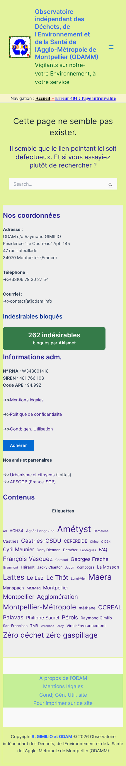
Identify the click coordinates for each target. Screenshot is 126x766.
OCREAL (110, 607)
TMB (34, 625)
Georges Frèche (89, 559)
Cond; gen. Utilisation (31, 429)
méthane (87, 608)
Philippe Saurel (42, 618)
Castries (10, 541)
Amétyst (74, 529)
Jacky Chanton (49, 567)
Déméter (70, 550)
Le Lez (35, 577)
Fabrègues (88, 550)
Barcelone (101, 531)
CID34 (106, 542)
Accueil (42, 98)
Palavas (13, 617)
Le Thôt (57, 577)
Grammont (10, 567)
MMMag (33, 588)
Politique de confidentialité (36, 414)
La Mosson (108, 567)
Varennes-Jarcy (52, 626)
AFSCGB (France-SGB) (33, 482)
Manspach (13, 588)
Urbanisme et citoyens (32, 474)
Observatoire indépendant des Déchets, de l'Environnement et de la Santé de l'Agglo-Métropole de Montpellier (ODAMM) (66, 34)
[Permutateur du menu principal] (111, 47)
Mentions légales (27, 400)
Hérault (28, 567)
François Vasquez (28, 558)
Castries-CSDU (41, 540)
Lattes (13, 577)
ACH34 (16, 530)
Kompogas (85, 567)
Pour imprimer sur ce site (63, 703)
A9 (5, 531)
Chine (94, 542)
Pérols (70, 617)
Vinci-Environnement (86, 625)
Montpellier (55, 588)
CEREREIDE (75, 541)
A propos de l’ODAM (63, 678)
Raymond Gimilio (96, 618)
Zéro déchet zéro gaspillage (50, 635)
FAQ (103, 549)
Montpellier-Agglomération (40, 596)
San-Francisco (15, 625)
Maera (100, 577)
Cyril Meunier (18, 549)
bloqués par (60, 336)
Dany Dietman (48, 550)
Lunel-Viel (78, 579)
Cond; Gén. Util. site (63, 695)
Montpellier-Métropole (39, 607)
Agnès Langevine (40, 531)
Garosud (61, 560)
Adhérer (18, 445)
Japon (69, 567)
